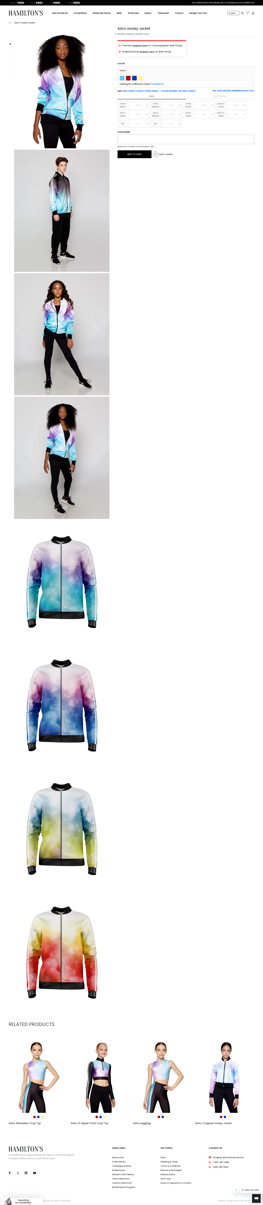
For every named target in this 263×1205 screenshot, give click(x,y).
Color (121, 63)
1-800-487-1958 (221, 1162)
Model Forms (118, 1170)
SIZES (151, 96)
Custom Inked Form (122, 1182)
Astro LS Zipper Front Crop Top (89, 1123)
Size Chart (166, 1178)
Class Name (124, 132)
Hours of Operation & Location (176, 1182)
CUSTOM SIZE (220, 96)
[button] (233, 90)
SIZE (157, 91)
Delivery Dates (168, 1174)
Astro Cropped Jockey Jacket (213, 1123)
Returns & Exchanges (171, 1170)
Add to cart (134, 154)
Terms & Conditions (171, 1165)
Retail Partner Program (123, 1187)
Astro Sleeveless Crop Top (25, 1123)
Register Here (140, 45)
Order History (118, 1161)
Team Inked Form (121, 1178)
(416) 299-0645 (220, 1167)
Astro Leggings (142, 1123)
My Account (118, 1157)
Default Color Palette (123, 1174)
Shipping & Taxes (169, 1161)
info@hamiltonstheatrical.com (228, 1157)
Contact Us (158, 84)
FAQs (163, 1157)
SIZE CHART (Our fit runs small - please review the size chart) (159, 91)
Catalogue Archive (121, 1165)
